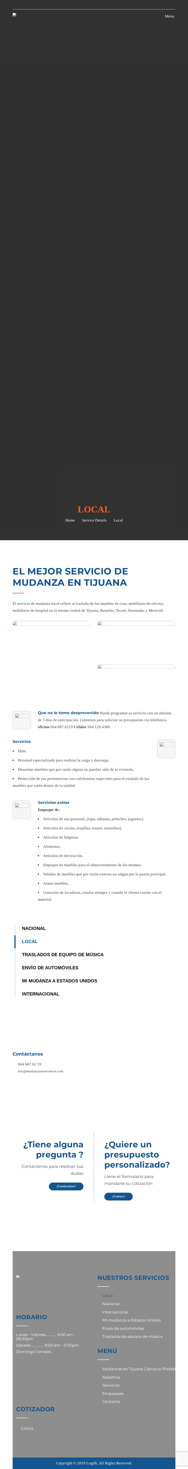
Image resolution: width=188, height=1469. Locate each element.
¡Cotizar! (118, 1196)
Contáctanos (28, 1054)
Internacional (40, 993)
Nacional (34, 928)
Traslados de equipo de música (63, 954)
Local (30, 941)
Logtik (91, 1463)
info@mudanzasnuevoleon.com (40, 1071)
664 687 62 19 (29, 1064)
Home (70, 520)
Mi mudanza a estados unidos (59, 980)
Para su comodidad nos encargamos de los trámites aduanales (94, 1027)
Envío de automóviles (50, 967)
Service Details (94, 520)
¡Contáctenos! (66, 1186)
